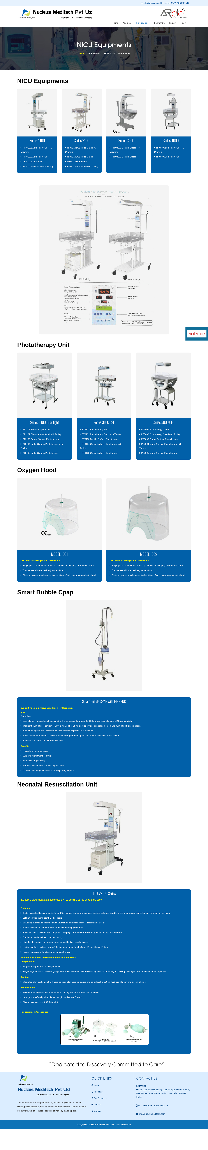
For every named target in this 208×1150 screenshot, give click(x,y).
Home (115, 23)
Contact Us (159, 23)
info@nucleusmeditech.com (157, 3)
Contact (97, 1104)
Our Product (142, 23)
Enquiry (172, 23)
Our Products (100, 1098)
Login (183, 23)
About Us (127, 23)
